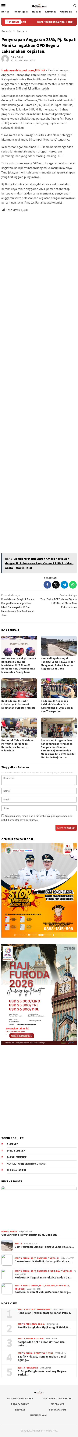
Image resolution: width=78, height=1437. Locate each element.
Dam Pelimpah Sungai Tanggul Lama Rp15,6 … (44, 1247)
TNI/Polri (53, 1258)
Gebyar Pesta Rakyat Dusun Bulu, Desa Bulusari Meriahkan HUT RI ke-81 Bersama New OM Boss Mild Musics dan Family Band (18, 665)
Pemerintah (62, 1285)
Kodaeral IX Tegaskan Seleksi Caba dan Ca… (43, 1277)
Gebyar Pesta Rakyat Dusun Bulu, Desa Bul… (30, 1234)
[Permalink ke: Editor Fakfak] (5, 58)
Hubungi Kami (38, 1415)
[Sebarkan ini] (47, 585)
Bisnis (26, 1285)
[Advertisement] (39, 381)
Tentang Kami (57, 1409)
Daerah (13, 1231)
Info (33, 1258)
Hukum (29, 1338)
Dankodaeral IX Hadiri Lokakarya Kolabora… (43, 1261)
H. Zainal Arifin (16, 1170)
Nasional (42, 1258)
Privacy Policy (20, 1404)
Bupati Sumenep (17, 1157)
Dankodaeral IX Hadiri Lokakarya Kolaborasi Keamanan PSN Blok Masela (18, 704)
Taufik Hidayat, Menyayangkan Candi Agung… (42, 1358)
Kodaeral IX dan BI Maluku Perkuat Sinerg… (43, 1292)
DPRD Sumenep (16, 1150)
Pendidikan (54, 1271)
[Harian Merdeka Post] (39, 5)
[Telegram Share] (64, 585)
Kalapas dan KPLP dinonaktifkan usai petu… (41, 1343)
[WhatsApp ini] (73, 585)
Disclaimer (57, 1404)
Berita (5, 1231)
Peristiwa (31, 1324)
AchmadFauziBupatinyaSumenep (26, 1163)
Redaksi (20, 1409)
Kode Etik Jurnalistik (57, 1398)
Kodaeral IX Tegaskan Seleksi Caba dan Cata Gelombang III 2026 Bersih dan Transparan (57, 706)
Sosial (41, 1324)
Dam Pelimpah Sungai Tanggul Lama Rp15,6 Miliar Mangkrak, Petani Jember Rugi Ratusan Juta (58, 663)
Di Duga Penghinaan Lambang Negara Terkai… (42, 1372)
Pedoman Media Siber (20, 1398)
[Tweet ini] (56, 585)
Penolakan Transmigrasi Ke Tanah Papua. (44, 1313)
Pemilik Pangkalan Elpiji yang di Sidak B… (44, 1327)
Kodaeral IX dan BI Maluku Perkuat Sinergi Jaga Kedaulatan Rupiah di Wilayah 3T (17, 745)
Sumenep (12, 1144)
